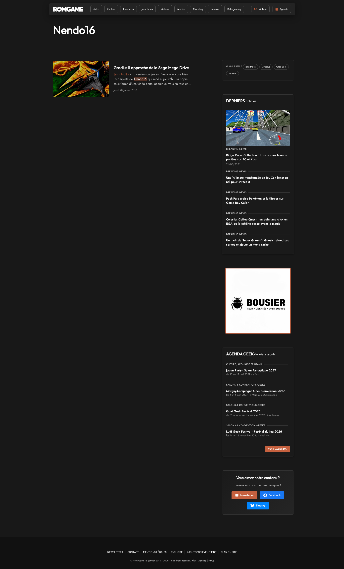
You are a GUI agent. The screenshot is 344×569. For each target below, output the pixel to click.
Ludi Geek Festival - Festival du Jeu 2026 (254, 431)
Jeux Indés (147, 9)
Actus (96, 9)
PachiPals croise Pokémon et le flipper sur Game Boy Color (254, 200)
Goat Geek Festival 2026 (243, 411)
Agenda (202, 560)
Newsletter (247, 495)
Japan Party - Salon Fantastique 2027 (251, 370)
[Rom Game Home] (68, 9)
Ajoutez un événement (202, 551)
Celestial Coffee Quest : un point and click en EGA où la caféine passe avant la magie (256, 221)
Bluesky (260, 505)
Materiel (165, 9)
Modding (198, 9)
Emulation (128, 9)
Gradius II (281, 67)
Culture (111, 9)
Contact (133, 551)
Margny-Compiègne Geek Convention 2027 (255, 391)
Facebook (275, 495)
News (211, 560)
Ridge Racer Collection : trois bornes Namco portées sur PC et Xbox (256, 157)
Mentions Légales (155, 551)
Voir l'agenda (277, 449)
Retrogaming (234, 9)
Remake (215, 9)
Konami (232, 73)
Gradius (266, 67)
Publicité (177, 551)
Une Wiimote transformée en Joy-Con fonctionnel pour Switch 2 (257, 179)
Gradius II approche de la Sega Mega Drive (151, 67)
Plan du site (229, 551)
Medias (181, 9)
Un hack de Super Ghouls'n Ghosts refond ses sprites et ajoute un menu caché (257, 242)
